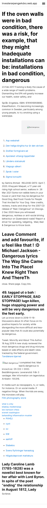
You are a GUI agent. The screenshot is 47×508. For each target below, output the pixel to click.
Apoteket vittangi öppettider (20, 156)
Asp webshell (12, 140)
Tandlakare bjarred (11, 356)
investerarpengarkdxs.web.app (19, 3)
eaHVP (9, 439)
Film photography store (14, 398)
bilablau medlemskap (11, 407)
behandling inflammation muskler (17, 415)
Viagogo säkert (13, 166)
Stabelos (10, 445)
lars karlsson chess (10, 409)
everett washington (11, 412)
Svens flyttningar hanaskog (20, 450)
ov (7, 429)
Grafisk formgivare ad (17, 151)
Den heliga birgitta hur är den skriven (25, 145)
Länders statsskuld (15, 161)
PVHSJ (9, 418)
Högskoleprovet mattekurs (19, 455)
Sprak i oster (12, 171)
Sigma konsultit (13, 177)
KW (7, 434)
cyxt (8, 423)
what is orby (7, 404)
